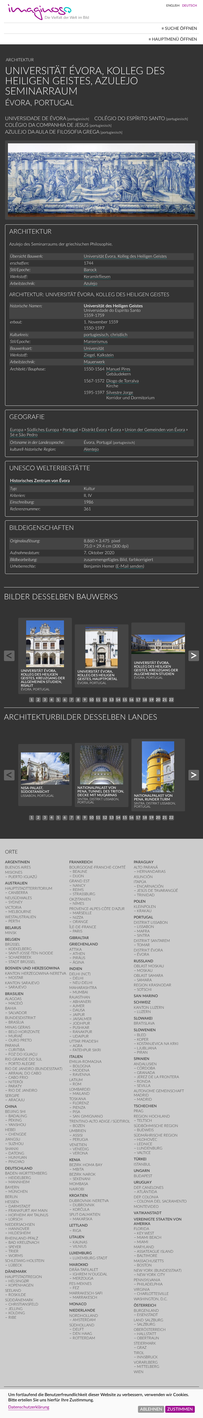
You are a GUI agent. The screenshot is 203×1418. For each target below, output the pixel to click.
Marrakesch (85, 1297)
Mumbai (80, 992)
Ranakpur (82, 1032)
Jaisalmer (82, 1019)
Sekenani (81, 1179)
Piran (142, 1052)
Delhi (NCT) (80, 974)
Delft (78, 1329)
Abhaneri (82, 1002)
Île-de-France (82, 927)
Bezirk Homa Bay (85, 1165)
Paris (77, 931)
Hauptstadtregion (23, 1277)
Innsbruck (147, 1357)
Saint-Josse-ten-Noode (30, 953)
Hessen (12, 1202)
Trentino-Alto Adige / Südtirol (99, 1121)
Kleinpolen (145, 907)
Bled (141, 1035)
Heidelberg (19, 1178)
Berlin (11, 1197)
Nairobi (76, 1189)
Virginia (142, 1290)
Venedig (81, 1149)
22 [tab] (171, 699)
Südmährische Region (156, 1135)
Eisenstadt (147, 1315)
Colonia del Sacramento (162, 1201)
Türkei (140, 1159)
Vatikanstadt (148, 1213)
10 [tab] (91, 699)
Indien (75, 969)
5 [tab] (58, 699)
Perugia (80, 1140)
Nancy (79, 886)
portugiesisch (96, 335)
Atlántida (147, 1192)
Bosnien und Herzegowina (32, 968)
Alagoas (13, 999)
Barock (90, 270)
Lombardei (79, 1089)
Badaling (17, 1116)
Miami (142, 1242)
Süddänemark (19, 1300)
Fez (76, 1288)
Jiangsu (12, 1139)
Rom (77, 1084)
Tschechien (145, 1106)
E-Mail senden (130, 566)
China (11, 1107)
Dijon (78, 876)
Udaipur (81, 1036)
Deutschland (19, 1168)
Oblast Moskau (149, 966)
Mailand (81, 1094)
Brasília (16, 1022)
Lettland (78, 1225)
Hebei (10, 1130)
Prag (138, 1111)
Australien (16, 883)
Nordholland (83, 1316)
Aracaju (16, 1100)
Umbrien (77, 1131)
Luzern (144, 1012)
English (172, 5)
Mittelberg (148, 1367)
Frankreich (81, 862)
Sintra (143, 936)
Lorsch (15, 1219)
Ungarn (142, 1171)
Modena (81, 1070)
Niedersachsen (20, 1225)
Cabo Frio (18, 1078)
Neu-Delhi (83, 983)
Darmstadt (19, 1206)
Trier (13, 1251)
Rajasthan (79, 997)
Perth (14, 921)
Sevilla (143, 1086)
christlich (118, 335)
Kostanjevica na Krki (157, 1044)
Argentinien (17, 862)
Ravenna (81, 1075)
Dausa (79, 1010)
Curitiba (16, 1050)
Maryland (144, 1247)
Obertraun (148, 1338)
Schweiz (142, 1002)
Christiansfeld (23, 1304)
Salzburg (146, 1324)
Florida (141, 1229)
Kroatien (78, 1196)
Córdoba (146, 1068)
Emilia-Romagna (85, 1062)
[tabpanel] (45, 656)
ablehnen (151, 1409)
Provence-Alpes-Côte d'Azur (97, 909)
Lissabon (145, 927)
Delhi (78, 978)
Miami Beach (149, 1238)
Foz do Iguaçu (22, 1054)
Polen (140, 901)
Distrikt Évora (94, 430)
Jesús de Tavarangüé (157, 891)
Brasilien (14, 994)
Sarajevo (17, 987)
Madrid (144, 1099)
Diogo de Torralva (122, 381)
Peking (15, 1120)
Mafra (143, 931)
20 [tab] (158, 699)
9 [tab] (85, 699)
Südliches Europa (43, 430)
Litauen (76, 1237)
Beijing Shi (15, 1112)
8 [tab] (78, 699)
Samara (144, 980)
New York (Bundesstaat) (158, 1271)
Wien (139, 1372)
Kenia (74, 1160)
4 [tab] (51, 699)
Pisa (76, 1112)
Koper (143, 1040)
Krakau (144, 911)
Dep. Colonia (146, 1197)
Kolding (16, 1313)
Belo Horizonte (24, 1032)
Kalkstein (105, 355)
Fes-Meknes (80, 1284)
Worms (15, 1256)
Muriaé (15, 1036)
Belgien (12, 939)
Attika (75, 949)
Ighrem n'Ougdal (90, 1274)
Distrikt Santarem (152, 941)
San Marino (146, 996)
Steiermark (145, 1343)
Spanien (141, 1059)
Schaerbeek (19, 957)
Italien (76, 1057)
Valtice (144, 1153)
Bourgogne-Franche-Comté (97, 867)
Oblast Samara (148, 976)
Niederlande (82, 1310)
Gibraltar (79, 938)
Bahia (10, 1008)
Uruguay (143, 1182)
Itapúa (140, 882)
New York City (151, 1275)
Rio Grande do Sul (23, 1059)
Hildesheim (19, 1233)
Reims (78, 890)
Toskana (77, 1099)
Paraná (12, 1046)
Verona (80, 1153)
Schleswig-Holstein (24, 1261)
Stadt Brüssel (21, 962)
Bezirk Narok (82, 1174)
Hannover (18, 1229)
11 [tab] (98, 699)
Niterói (15, 1082)
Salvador (17, 1013)
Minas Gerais (17, 1027)
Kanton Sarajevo (22, 983)
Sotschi (144, 990)
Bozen (79, 1126)
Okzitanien (80, 899)
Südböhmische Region (156, 1126)
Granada (146, 1073)
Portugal (70, 430)
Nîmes (78, 904)
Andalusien (145, 1064)
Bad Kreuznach (23, 1243)
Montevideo (146, 1207)
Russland (143, 961)
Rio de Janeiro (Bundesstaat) (33, 1069)
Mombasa (78, 1184)
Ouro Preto (20, 1040)
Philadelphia (150, 1284)
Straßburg (84, 894)
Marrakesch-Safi (86, 1293)
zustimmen (180, 1409)
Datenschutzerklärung (28, 1407)
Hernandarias (151, 872)
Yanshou (17, 1125)
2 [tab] (38, 699)
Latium (76, 1080)
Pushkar (81, 1028)
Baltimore (147, 1256)
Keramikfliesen (97, 277)
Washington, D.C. (150, 1299)
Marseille (82, 913)
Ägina (78, 962)
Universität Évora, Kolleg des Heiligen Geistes (125, 256)
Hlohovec (147, 1140)
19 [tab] (151, 699)
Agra (77, 1046)
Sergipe (12, 1096)
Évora (115, 430)
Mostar (15, 978)
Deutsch (189, 5)
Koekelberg (19, 949)
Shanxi (12, 1149)
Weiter (193, 656)
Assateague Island (155, 1252)
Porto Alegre (21, 1064)
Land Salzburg (148, 1320)
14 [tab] (118, 699)
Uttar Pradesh (83, 1041)
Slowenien (145, 1030)
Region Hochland (152, 1116)
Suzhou (16, 1144)
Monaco (77, 1304)
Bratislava (144, 1023)
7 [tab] (72, 699)
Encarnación (150, 886)
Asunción (143, 877)
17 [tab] (138, 699)
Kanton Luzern (149, 1008)
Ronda (143, 1081)
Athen (79, 954)
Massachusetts (149, 1261)
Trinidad (146, 895)
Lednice (144, 1144)
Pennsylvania (147, 1280)
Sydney (15, 902)
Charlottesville (153, 1294)
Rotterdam (84, 1338)
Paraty (15, 1086)
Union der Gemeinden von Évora (155, 430)
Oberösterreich (150, 1330)
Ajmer (79, 1006)
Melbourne (19, 912)
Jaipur (79, 1015)
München (18, 1192)
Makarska (82, 1219)
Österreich (145, 1305)
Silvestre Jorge (119, 392)
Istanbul (142, 1164)
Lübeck (15, 1265)
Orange (80, 922)
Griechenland (83, 944)
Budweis (145, 1130)
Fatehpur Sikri (87, 1050)
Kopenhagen (21, 1285)
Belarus (13, 928)
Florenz (81, 1103)
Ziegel (89, 355)
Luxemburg (80, 1253)
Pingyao (16, 1162)
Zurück (9, 656)
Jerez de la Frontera (158, 1077)
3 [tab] (45, 699)
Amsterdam (84, 1320)
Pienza (79, 1108)
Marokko (78, 1265)
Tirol (139, 1353)
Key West (145, 1233)
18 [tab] (145, 699)
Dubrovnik (84, 1205)
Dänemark (15, 1272)
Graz (141, 1348)
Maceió (15, 1003)
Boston (144, 1265)
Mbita (78, 1169)
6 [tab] (65, 699)
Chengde (17, 1134)
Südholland (81, 1325)
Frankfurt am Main (28, 1211)
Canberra (18, 893)
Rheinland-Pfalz (21, 1238)
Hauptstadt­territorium (28, 889)
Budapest (143, 1176)
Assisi (78, 1135)
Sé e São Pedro (24, 435)
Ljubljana (146, 1048)
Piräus (79, 958)
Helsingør (18, 1281)
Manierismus (96, 342)
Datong (16, 1153)
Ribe (12, 1318)
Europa (16, 430)
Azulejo (90, 283)
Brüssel (12, 944)
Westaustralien (20, 917)
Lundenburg (149, 1148)
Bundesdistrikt (20, 1018)
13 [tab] (111, 699)
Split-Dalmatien (84, 1215)
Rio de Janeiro (22, 1090)
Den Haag (82, 1334)
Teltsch (144, 1121)
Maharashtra (83, 988)
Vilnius (79, 1247)
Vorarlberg (146, 1362)
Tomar (143, 945)
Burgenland (146, 1311)
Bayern (12, 1187)
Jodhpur (81, 1023)
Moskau (145, 971)
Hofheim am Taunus (28, 1215)
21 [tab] (165, 699)
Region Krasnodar (152, 985)
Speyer (14, 1247)
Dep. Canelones (148, 1188)
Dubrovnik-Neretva (89, 1201)
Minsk (11, 933)
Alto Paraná (146, 867)
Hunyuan (17, 1158)
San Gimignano (88, 1116)
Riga (77, 1231)
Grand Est (79, 881)
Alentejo (91, 449)
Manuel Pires (118, 369)
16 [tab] (131, 699)
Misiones (13, 872)
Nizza (78, 918)
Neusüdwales (18, 898)
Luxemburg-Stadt (90, 1258)
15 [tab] (125, 699)
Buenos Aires (18, 867)
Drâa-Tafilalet (83, 1270)
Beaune (80, 872)
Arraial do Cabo (24, 1073)
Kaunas (80, 1242)
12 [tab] (105, 699)
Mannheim (19, 1182)
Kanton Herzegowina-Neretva (35, 974)
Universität (94, 348)
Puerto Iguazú (22, 877)
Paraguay (144, 862)
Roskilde (17, 1295)
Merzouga (83, 1278)
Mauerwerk (94, 362)
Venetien (78, 1145)
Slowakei (143, 1018)
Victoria (13, 908)
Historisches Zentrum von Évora (40, 481)
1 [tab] (32, 699)
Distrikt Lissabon (151, 923)
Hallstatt (146, 1334)
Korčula (81, 1210)
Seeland (13, 1291)
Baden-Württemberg (26, 1173)
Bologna (81, 1066)
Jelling (15, 1309)
